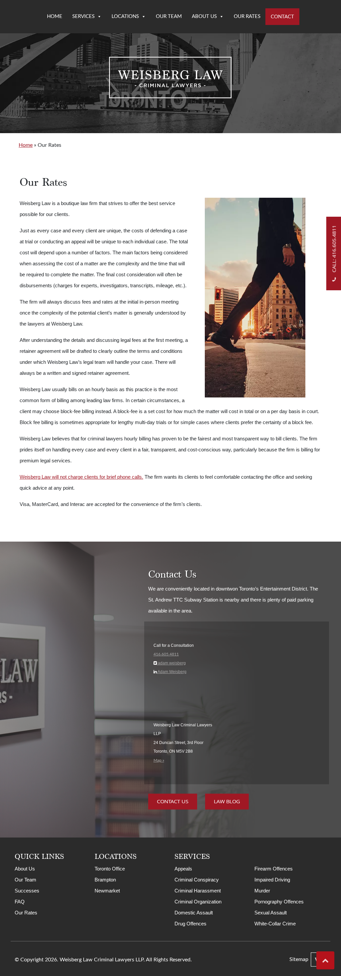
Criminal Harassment (197, 890)
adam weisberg (171, 663)
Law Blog (227, 802)
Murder (262, 890)
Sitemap (298, 959)
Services (83, 16)
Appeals (183, 868)
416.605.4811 (166, 654)
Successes (27, 890)
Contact (282, 16)
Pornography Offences (279, 901)
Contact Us (172, 802)
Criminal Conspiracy (196, 879)
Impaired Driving (272, 879)
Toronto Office (110, 868)
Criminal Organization (197, 901)
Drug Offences (190, 923)
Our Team (169, 16)
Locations (125, 16)
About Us (204, 16)
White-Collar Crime (275, 923)
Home (54, 16)
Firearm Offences (273, 868)
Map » (159, 760)
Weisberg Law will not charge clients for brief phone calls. (81, 477)
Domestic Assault (193, 912)
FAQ (20, 901)
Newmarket (107, 890)
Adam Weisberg (171, 671)
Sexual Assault (270, 912)
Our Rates (247, 16)
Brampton (105, 879)
